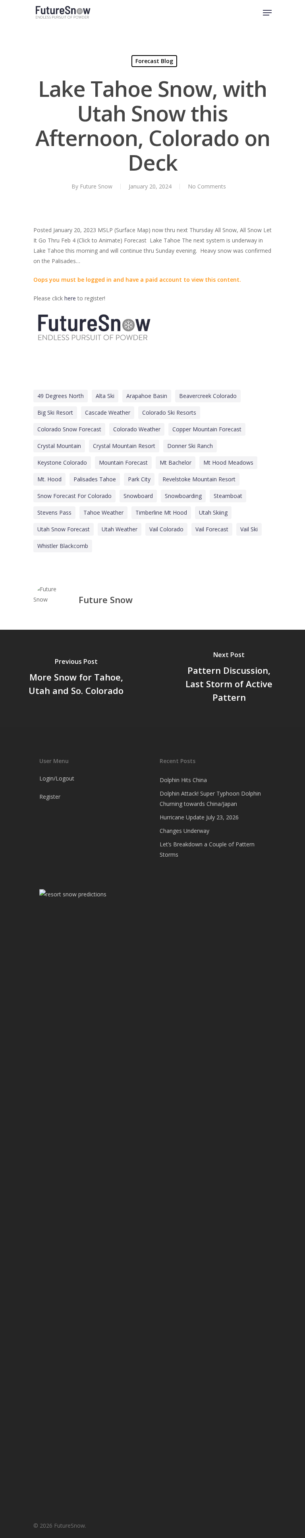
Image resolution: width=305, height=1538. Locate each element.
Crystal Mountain (59, 446)
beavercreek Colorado (208, 396)
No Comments (207, 186)
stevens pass (54, 512)
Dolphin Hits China (183, 780)
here (70, 298)
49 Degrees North (60, 396)
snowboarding (183, 496)
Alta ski (105, 396)
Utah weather (119, 529)
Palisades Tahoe (94, 479)
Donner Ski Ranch (190, 446)
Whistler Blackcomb (62, 546)
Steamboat (228, 496)
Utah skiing (213, 512)
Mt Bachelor (175, 462)
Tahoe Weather (103, 512)
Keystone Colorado (62, 462)
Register (49, 796)
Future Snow (96, 186)
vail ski (249, 529)
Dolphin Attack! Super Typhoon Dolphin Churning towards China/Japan (210, 798)
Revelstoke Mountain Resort (199, 479)
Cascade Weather (107, 412)
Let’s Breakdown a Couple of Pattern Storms (207, 849)
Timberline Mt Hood (161, 512)
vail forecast (211, 529)
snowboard (138, 496)
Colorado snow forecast (69, 429)
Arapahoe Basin (146, 396)
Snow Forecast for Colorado (74, 496)
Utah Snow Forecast (63, 529)
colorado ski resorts (169, 412)
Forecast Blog (154, 61)
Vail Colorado (166, 529)
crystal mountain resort (124, 446)
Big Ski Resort (55, 412)
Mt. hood (49, 479)
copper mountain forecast (206, 429)
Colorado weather (136, 429)
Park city (139, 479)
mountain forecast (123, 462)
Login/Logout (56, 778)
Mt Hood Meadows (228, 462)
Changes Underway (184, 830)
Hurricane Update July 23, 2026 (199, 817)
